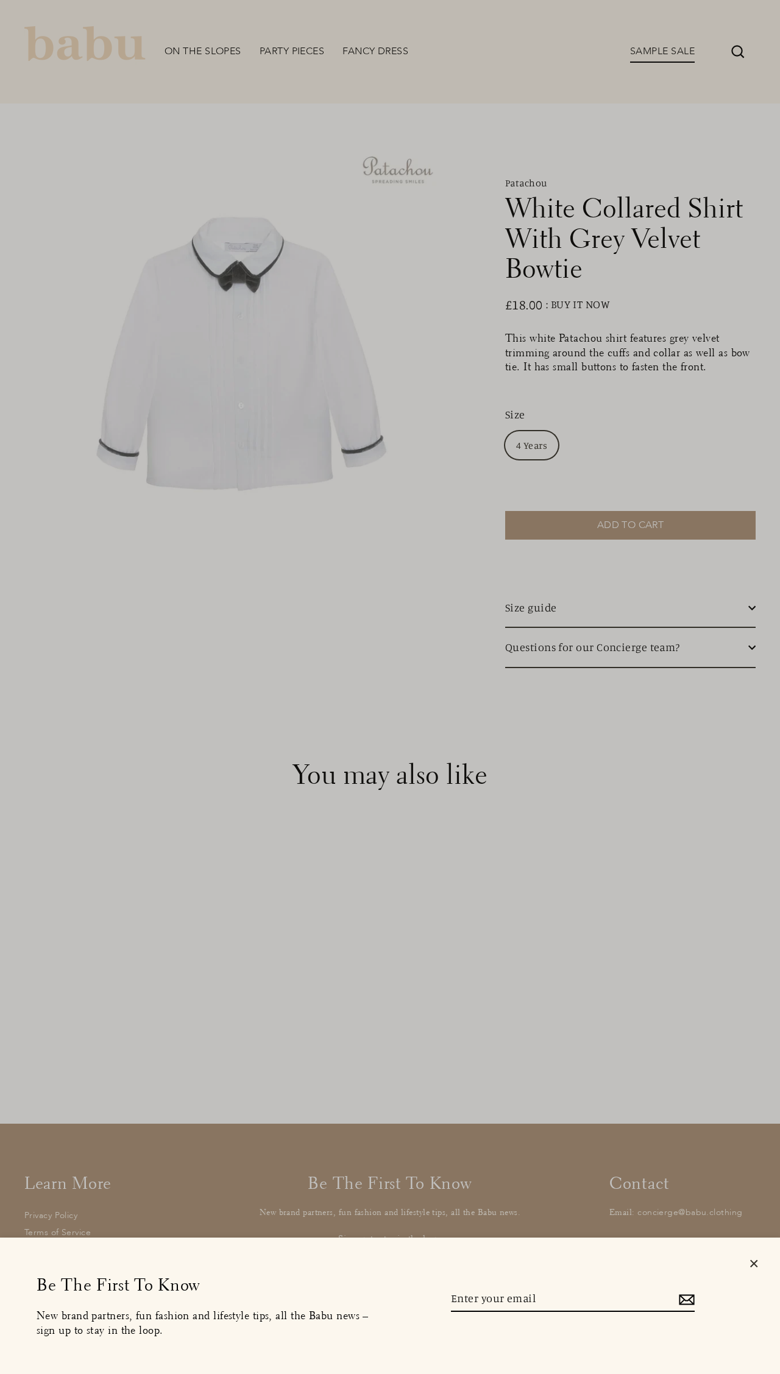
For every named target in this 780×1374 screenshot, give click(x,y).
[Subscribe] (685, 1298)
